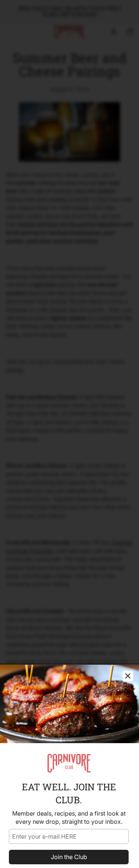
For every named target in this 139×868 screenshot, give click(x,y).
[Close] (128, 676)
